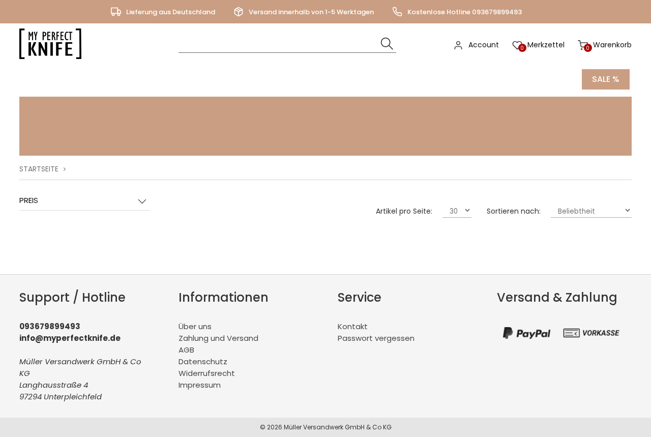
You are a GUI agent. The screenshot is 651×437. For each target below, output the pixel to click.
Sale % (605, 79)
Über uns (195, 326)
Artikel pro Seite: (404, 211)
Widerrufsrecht (207, 373)
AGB (186, 349)
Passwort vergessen (376, 338)
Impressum (200, 385)
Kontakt (353, 326)
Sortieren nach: (514, 211)
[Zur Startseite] (52, 61)
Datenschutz (203, 361)
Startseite (38, 169)
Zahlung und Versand (218, 338)
